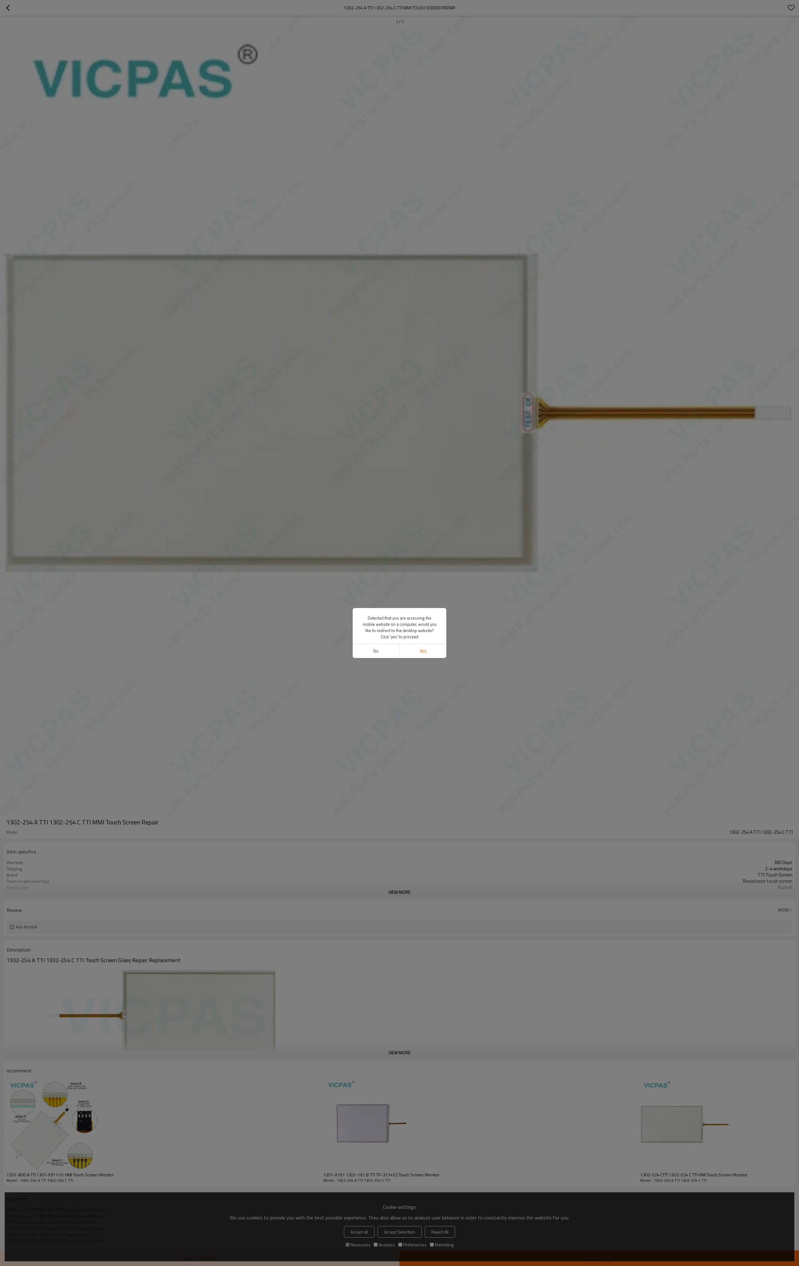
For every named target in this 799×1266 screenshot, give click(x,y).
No (376, 651)
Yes (423, 651)
